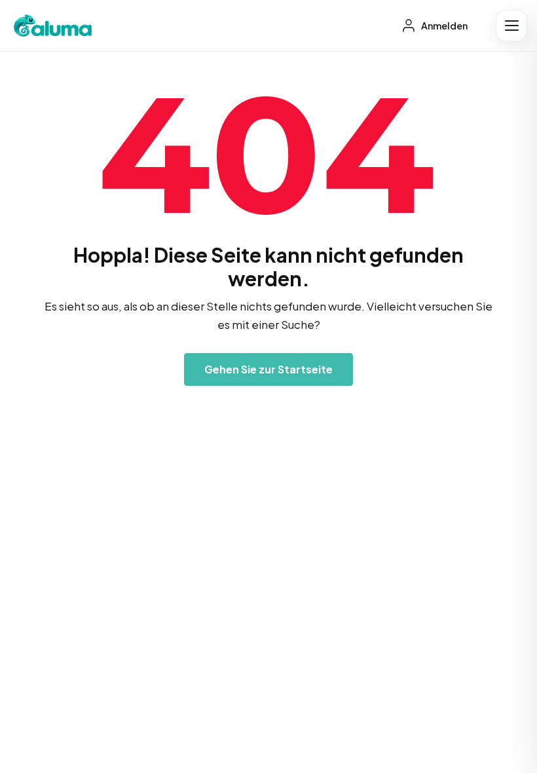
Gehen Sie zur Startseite (268, 369)
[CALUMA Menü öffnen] (511, 25)
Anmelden (444, 25)
